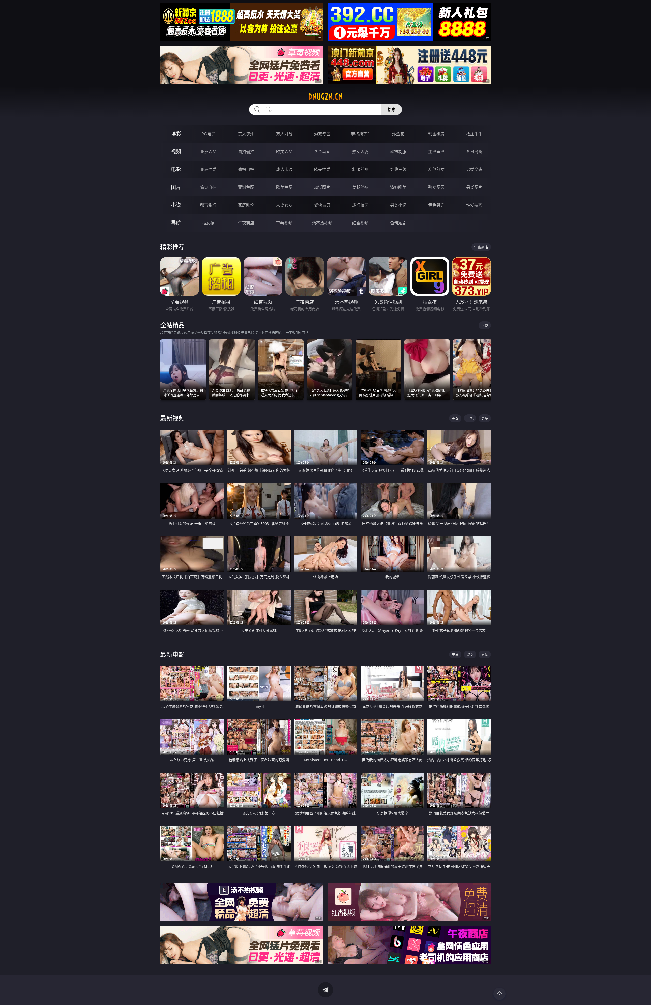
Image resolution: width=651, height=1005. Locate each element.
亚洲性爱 (208, 169)
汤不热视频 (322, 223)
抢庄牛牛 (474, 134)
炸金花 (398, 134)
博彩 (176, 133)
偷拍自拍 (246, 169)
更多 (484, 418)
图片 (176, 187)
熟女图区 (436, 187)
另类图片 (474, 187)
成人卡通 (284, 169)
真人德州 (246, 134)
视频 (176, 151)
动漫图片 (322, 187)
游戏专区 (322, 134)
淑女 (470, 654)
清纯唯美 (398, 187)
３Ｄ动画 (322, 151)
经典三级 (398, 169)
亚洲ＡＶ (208, 151)
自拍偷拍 (246, 151)
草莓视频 (284, 223)
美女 (455, 418)
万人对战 (284, 134)
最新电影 (172, 654)
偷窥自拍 (208, 187)
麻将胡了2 (360, 134)
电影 (176, 169)
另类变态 (474, 169)
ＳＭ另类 (474, 151)
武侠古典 (322, 205)
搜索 (392, 109)
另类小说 (398, 205)
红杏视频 (360, 223)
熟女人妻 (360, 151)
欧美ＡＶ (284, 151)
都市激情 (208, 205)
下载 (484, 325)
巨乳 (470, 418)
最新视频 (172, 418)
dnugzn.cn (325, 96)
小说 (176, 204)
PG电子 (208, 134)
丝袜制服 (398, 151)
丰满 (455, 654)
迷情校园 (360, 205)
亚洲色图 (246, 187)
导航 (176, 222)
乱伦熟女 (436, 169)
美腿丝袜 (360, 187)
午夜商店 (246, 223)
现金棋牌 (436, 134)
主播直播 (436, 151)
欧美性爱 (322, 169)
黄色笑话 (436, 205)
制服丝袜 (360, 169)
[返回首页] (499, 994)
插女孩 (208, 223)
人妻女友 (284, 205)
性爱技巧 (474, 205)
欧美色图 (284, 187)
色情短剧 (398, 223)
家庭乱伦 (246, 205)
